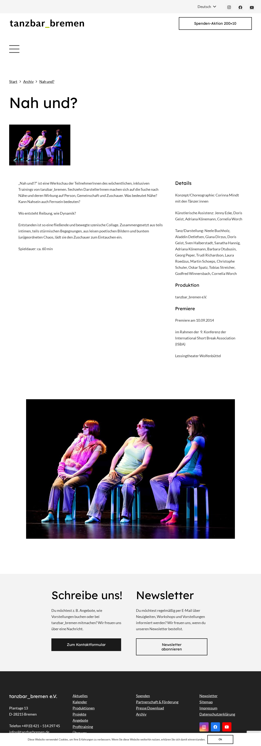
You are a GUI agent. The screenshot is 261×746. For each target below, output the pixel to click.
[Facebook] (240, 7)
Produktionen (84, 708)
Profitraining (83, 726)
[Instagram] (229, 7)
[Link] (46, 23)
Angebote (80, 720)
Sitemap (206, 702)
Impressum (208, 708)
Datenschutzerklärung (217, 714)
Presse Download (150, 708)
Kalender (80, 702)
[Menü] (14, 49)
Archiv (141, 714)
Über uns (80, 732)
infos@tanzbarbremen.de (29, 732)
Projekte (79, 714)
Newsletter (208, 696)
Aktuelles (80, 696)
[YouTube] (251, 7)
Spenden (143, 696)
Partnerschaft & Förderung (157, 702)
